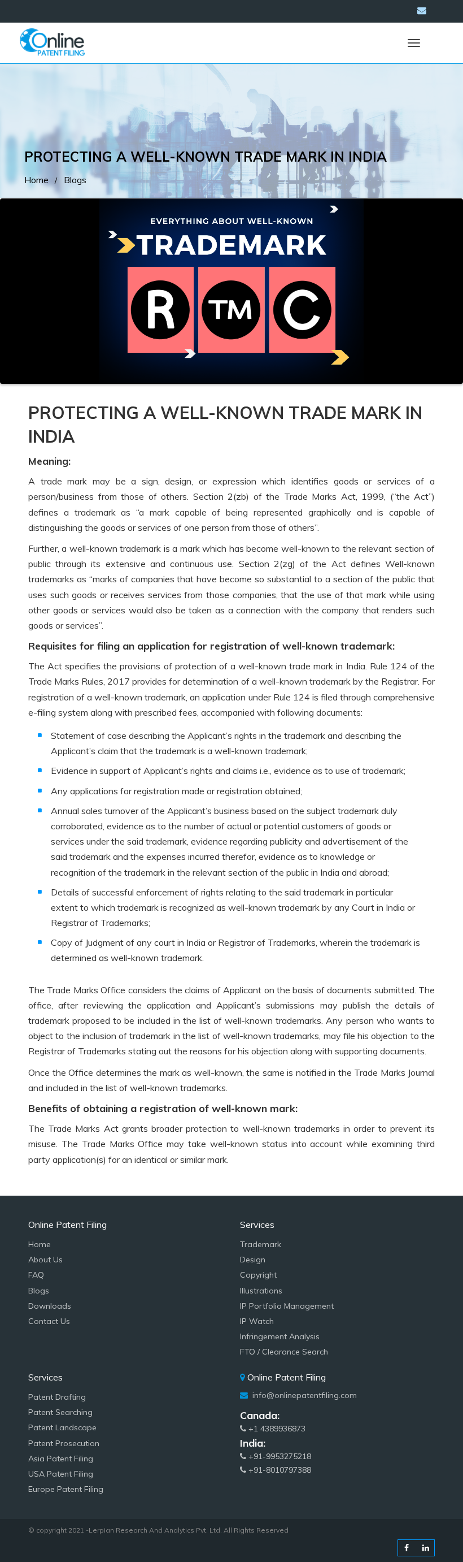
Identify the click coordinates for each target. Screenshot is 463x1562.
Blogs (75, 179)
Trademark (260, 1244)
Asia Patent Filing (60, 1458)
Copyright (258, 1275)
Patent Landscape (62, 1427)
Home (36, 179)
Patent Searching (60, 1412)
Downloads (49, 1306)
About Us (45, 1259)
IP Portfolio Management (287, 1306)
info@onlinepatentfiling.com (303, 1395)
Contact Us (49, 1321)
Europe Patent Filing (65, 1489)
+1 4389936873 (275, 1428)
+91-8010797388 (278, 1470)
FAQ (36, 1275)
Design (252, 1259)
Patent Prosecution (63, 1443)
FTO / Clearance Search (284, 1352)
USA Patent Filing (60, 1474)
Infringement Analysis (280, 1336)
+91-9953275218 (278, 1456)
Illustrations (261, 1291)
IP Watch (257, 1321)
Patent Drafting (57, 1397)
